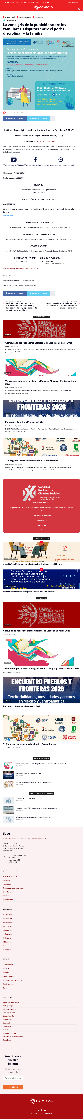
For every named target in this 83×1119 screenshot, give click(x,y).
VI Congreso (7, 930)
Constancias (42, 525)
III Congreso (7, 942)
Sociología (39, 17)
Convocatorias (8, 976)
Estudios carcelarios (46, 141)
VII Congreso (8, 926)
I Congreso (7, 950)
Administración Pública (11, 1002)
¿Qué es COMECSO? (11, 876)
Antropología (10, 17)
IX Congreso (7, 918)
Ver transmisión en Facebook (35, 165)
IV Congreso (7, 938)
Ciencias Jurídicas (9, 1009)
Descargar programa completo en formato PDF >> (22, 268)
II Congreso (7, 946)
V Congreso (7, 934)
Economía (6, 1023)
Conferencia (11, 20)
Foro (5, 988)
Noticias (6, 968)
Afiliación (6, 880)
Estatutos (6, 896)
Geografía (7, 1026)
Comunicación (8, 1016)
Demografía (7, 1019)
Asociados (7, 884)
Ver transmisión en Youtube (13, 165)
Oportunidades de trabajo (12, 980)
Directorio (7, 892)
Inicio (69, 2)
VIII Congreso (8, 922)
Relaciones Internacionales (13, 1036)
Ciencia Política (9, 1013)
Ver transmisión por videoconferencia (60, 165)
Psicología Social (9, 1033)
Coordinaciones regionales (13, 888)
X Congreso (7, 914)
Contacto (75, 2)
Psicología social (25, 17)
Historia (6, 1030)
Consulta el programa (42, 515)
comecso (9, 113)
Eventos (6, 972)
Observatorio (8, 964)
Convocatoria (41, 520)
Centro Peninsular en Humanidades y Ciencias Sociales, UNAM (26, 839)
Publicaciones (8, 900)
